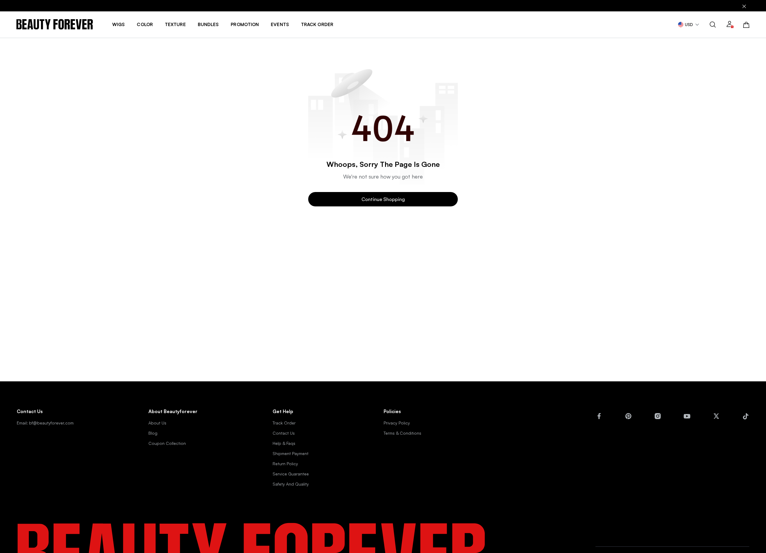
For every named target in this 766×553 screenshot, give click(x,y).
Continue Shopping (383, 199)
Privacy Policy (397, 422)
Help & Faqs (284, 443)
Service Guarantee (291, 473)
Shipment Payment (290, 453)
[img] (54, 24)
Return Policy (285, 463)
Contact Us (284, 433)
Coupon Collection (167, 443)
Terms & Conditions (402, 433)
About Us (157, 422)
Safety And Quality (291, 483)
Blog (152, 433)
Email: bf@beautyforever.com (45, 422)
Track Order (284, 422)
